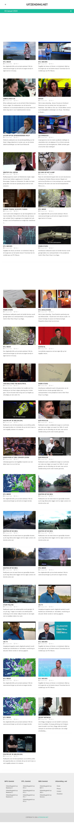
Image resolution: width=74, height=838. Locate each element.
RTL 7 (52, 248)
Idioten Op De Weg (45, 494)
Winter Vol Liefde (10, 172)
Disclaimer (60, 794)
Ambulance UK (9, 98)
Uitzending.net (43, 817)
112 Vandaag (43, 135)
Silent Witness (44, 717)
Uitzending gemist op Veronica (45, 796)
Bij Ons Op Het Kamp (46, 172)
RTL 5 (16, 100)
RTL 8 (16, 385)
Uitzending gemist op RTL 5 (29, 791)
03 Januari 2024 (8, 63)
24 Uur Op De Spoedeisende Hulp (16, 135)
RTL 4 (16, 63)
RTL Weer (7, 62)
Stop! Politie (8, 605)
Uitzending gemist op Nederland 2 (12, 791)
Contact (59, 791)
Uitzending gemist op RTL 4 (29, 787)
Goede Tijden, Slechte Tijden (15, 209)
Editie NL (41, 347)
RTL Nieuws (42, 62)
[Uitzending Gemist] (37, 4)
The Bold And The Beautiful (14, 383)
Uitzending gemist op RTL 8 (29, 800)
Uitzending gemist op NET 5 (45, 787)
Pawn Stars (43, 246)
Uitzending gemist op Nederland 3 (12, 796)
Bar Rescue (43, 420)
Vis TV (40, 605)
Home (58, 786)
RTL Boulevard (44, 310)
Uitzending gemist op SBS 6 (45, 791)
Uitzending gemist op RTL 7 (29, 796)
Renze (40, 98)
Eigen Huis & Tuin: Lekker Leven (16, 457)
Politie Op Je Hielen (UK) (13, 420)
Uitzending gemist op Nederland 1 (12, 787)
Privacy (59, 788)
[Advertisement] (37, 27)
